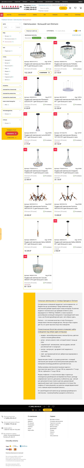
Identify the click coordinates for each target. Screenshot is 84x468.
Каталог (1, 15)
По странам (31, 423)
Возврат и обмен (54, 425)
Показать (10, 133)
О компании (32, 416)
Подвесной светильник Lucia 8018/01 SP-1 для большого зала (37, 136)
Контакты (65, 1)
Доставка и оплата (7, 1)
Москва (34, 5)
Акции (29, 428)
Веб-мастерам (53, 426)
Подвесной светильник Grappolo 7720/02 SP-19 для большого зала (66, 172)
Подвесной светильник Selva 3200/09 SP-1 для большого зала (37, 243)
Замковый (8, 60)
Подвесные (8, 51)
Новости (52, 432)
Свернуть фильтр (31, 31)
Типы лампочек (54, 435)
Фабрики (30, 421)
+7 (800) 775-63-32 (30, 7)
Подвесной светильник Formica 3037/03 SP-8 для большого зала (66, 207)
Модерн (7, 71)
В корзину (43, 72)
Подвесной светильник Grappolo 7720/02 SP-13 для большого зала (36, 172)
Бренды (57, 1)
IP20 (7, 104)
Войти (80, 1)
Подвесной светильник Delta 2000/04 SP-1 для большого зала (67, 243)
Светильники (18, 20)
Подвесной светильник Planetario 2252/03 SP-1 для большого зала (36, 100)
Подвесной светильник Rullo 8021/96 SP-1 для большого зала (67, 100)
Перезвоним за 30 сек (44, 5)
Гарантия (17, 1)
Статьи (52, 434)
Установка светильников (56, 421)
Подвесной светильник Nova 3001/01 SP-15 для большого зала (37, 65)
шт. (36, 410)
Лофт (7, 68)
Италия (7, 123)
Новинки (30, 426)
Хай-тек (7, 79)
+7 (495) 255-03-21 (30, 9)
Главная (4, 20)
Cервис (52, 416)
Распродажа (31, 425)
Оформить (47, 410)
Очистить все (76, 35)
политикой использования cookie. (15, 461)
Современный (9, 77)
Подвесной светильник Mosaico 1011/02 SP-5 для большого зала (66, 136)
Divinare (8, 114)
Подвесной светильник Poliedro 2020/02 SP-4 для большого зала (66, 65)
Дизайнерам (49, 1)
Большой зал (36, 38)
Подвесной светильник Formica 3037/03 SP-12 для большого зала (36, 207)
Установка (40, 1)
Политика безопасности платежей (14, 453)
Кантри (7, 63)
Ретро (7, 74)
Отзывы (32, 1)
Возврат (25, 1)
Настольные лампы (10, 39)
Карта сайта (31, 430)
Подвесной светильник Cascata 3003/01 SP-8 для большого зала (35, 279)
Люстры (8, 36)
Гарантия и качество (55, 423)
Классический (9, 65)
